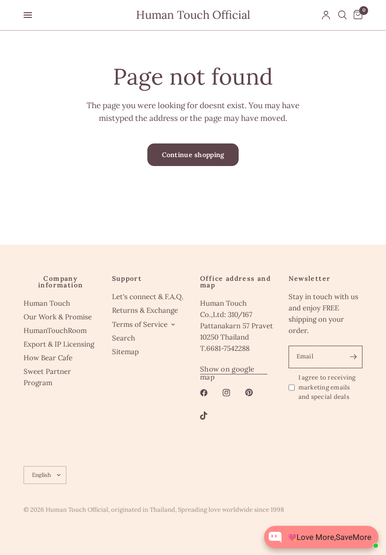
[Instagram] (233, 392)
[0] (356, 15)
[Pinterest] (255, 392)
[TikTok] (210, 415)
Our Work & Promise (58, 316)
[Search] (342, 15)
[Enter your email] (353, 357)
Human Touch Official (193, 15)
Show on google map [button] (227, 369)
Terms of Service (140, 324)
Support (127, 278)
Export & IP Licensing (59, 344)
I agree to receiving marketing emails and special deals (327, 387)
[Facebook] (210, 392)
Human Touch (47, 303)
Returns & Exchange (145, 310)
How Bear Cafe (48, 357)
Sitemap (125, 351)
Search (123, 337)
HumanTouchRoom (55, 330)
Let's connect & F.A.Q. (148, 296)
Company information (60, 281)
